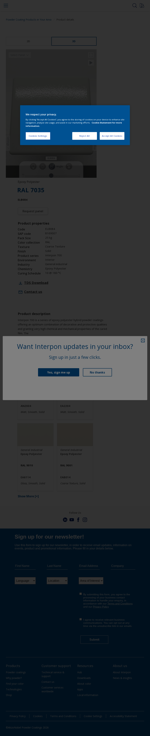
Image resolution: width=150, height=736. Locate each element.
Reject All (84, 135)
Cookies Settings (38, 135)
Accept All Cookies (112, 135)
